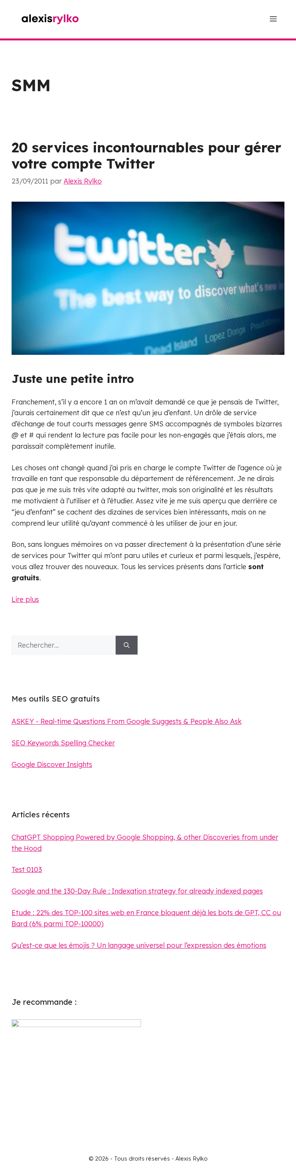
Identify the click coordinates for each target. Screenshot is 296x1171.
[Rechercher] (127, 645)
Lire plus (25, 599)
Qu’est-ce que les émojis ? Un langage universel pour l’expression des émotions (139, 945)
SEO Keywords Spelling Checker (63, 742)
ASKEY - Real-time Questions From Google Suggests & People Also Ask (127, 721)
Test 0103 (27, 869)
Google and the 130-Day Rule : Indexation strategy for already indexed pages (137, 891)
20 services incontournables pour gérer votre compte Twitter (146, 155)
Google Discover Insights (52, 764)
